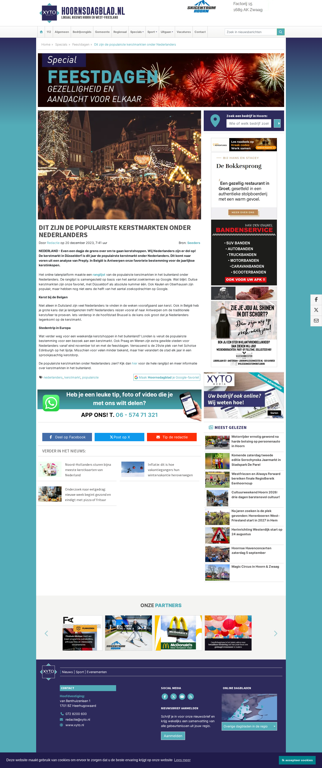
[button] (41, 634)
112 (49, 32)
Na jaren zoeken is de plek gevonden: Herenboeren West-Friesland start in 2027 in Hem (256, 515)
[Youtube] (182, 697)
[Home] (41, 31)
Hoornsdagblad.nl (93, 11)
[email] (316, 321)
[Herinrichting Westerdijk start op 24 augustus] (217, 535)
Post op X (122, 437)
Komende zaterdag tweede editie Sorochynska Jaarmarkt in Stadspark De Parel (256, 459)
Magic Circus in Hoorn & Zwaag (255, 566)
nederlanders (53, 377)
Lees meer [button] (182, 760)
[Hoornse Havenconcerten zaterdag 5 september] (217, 554)
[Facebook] (165, 697)
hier (134, 363)
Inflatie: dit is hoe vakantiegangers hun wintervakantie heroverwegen (170, 469)
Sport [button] (151, 32)
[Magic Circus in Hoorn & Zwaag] (217, 572)
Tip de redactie (175, 437)
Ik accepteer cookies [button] (297, 760)
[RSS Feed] (191, 697)
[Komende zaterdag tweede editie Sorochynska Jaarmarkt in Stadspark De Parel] (217, 461)
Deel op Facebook (70, 437)
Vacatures (184, 32)
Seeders (193, 243)
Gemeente (102, 32)
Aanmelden (173, 736)
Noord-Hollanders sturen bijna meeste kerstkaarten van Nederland (88, 469)
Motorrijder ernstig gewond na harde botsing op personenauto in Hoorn (256, 441)
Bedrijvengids (82, 32)
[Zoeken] (281, 31)
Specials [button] (136, 32)
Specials (61, 44)
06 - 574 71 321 (137, 414)
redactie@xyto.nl (77, 719)
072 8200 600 (76, 714)
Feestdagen (80, 44)
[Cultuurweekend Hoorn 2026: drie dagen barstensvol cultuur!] (217, 498)
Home (45, 44)
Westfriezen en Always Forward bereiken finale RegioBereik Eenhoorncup (256, 478)
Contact (200, 32)
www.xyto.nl (74, 725)
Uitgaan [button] (166, 32)
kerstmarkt (72, 377)
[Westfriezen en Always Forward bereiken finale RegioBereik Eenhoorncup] (217, 479)
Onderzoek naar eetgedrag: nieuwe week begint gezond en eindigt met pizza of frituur (88, 494)
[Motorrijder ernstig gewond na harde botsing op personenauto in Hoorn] (217, 442)
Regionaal (120, 32)
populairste (90, 377)
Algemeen (62, 32)
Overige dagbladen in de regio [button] (246, 726)
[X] (174, 697)
